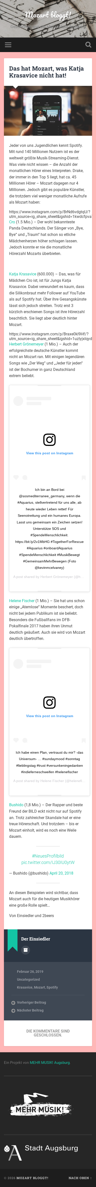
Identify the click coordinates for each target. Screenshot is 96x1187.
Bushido (16, 805)
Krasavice (24, 987)
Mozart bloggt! (48, 15)
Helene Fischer (21, 600)
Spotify (52, 987)
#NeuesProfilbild (48, 856)
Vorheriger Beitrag (31, 1002)
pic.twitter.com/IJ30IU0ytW (48, 862)
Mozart (39, 987)
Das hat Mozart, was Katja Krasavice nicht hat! (46, 71)
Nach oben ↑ (80, 1178)
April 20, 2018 (61, 873)
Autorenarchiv (25, 950)
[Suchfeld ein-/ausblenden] (88, 45)
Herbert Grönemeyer (26, 344)
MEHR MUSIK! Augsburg (50, 1062)
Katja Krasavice (22, 274)
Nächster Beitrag (30, 1010)
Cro (12, 222)
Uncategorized (28, 979)
